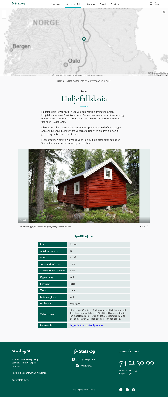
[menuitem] (19, 4)
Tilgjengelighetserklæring (84, 389)
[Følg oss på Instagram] (133, 389)
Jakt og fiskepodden (86, 359)
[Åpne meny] (157, 4)
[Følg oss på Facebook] (120, 389)
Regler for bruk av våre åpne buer (86, 325)
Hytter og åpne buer (100, 81)
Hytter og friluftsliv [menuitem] (73, 4)
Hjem (59, 81)
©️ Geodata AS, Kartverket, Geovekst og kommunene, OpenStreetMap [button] (77, 75)
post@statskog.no (21, 379)
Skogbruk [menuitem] (91, 4)
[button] (4, 12)
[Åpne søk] (150, 3)
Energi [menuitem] (103, 4)
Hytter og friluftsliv (76, 81)
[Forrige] (140, 226)
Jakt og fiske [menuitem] (54, 4)
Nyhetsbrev (86, 365)
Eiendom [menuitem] (115, 4)
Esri (166, 75)
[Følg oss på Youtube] (127, 389)
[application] (84, 42)
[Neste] (147, 226)
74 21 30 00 (136, 362)
